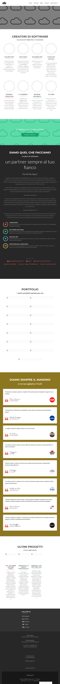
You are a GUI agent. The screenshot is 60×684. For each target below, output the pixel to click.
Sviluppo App (13, 237)
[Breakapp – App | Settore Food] (36, 558)
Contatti (46, 3)
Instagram (26, 616)
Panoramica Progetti (16, 261)
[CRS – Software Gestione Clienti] (10, 558)
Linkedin (26, 619)
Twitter (26, 624)
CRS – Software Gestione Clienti (10, 567)
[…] (10, 598)
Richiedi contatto (30, 134)
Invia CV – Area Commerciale (28, 264)
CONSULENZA (13, 222)
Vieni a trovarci (11, 264)
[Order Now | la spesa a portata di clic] (23, 558)
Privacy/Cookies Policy (43, 261)
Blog (41, 3)
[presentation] (5, 224)
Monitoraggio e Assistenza (18, 244)
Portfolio (36, 3)
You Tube (26, 627)
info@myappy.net (30, 661)
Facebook (26, 621)
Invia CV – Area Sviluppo (48, 264)
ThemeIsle (36, 680)
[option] (30, 577)
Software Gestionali (16, 229)
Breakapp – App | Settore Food (36, 566)
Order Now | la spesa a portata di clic (23, 567)
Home (30, 3)
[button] (2, 578)
